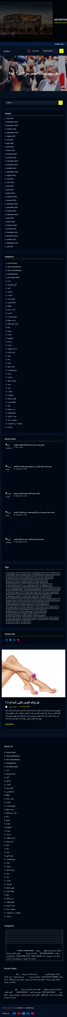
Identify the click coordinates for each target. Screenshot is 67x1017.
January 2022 (11, 229)
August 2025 (11, 136)
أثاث (9, 281)
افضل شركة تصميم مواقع (52, 950)
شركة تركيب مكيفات (24, 599)
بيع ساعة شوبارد (18, 977)
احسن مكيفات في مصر (53, 574)
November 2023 (12, 165)
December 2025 (12, 122)
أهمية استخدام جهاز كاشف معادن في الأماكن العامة (28, 539)
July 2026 (10, 118)
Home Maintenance (14, 267)
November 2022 (12, 207)
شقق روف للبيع (36, 992)
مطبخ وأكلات (12, 413)
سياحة (10, 374)
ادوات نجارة (11, 309)
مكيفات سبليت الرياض (13, 622)
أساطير (10, 292)
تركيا (9, 327)
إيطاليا (9, 306)
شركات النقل (12, 381)
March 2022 (11, 222)
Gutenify (19, 1008)
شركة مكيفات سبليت (41, 603)
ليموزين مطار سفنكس (29, 618)
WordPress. (30, 1008)
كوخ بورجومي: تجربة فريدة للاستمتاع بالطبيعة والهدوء (29, 445)
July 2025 (10, 140)
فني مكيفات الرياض (41, 611)
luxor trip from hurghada (50, 977)
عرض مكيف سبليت (41, 607)
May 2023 (10, 186)
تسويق (10, 331)
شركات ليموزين (11, 599)
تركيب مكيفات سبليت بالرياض (33, 592)
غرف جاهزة (8, 977)
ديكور (9, 356)
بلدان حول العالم (13, 324)
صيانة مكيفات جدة (11, 607)
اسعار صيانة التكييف (27, 581)
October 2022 (11, 211)
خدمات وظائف (12, 349)
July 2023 (10, 179)
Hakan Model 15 (22, 992)
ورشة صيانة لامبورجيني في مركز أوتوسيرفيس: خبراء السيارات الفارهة (34, 512)
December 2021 (12, 232)
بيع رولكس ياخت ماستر (14, 959)
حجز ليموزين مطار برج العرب (30, 596)
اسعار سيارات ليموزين (13, 581)
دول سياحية (11, 352)
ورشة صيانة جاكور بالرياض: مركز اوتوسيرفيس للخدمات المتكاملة (33, 466)
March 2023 (11, 193)
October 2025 (11, 129)
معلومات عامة (12, 420)
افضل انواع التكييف (46, 585)
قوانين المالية (12, 398)
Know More (9, 724)
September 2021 (12, 243)
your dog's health (13, 277)
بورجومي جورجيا (14, 995)
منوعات (10, 427)
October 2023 (11, 168)
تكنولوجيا (10, 338)
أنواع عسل (11, 299)
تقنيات (10, 334)
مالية (9, 406)
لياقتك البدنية (12, 402)
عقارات (10, 391)
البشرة (10, 313)
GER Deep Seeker (48, 992)
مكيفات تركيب (53, 618)
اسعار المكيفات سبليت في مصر (43, 577)
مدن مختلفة (11, 409)
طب (9, 388)
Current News (12, 263)
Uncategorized (13, 274)
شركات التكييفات (45, 596)
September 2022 (12, 214)
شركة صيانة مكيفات (38, 599)
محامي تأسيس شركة (14, 953)
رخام (9, 359)
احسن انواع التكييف (38, 574)
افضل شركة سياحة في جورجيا (35, 979)
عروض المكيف (53, 607)
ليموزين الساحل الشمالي (13, 614)
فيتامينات (10, 395)
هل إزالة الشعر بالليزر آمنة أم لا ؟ (22, 702)
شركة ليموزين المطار (12, 603)
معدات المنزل (12, 416)
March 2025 (11, 150)
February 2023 (12, 197)
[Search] (61, 51)
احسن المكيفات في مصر (23, 574)
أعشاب (10, 295)
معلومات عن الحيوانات (15, 423)
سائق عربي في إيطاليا (16, 979)
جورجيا (10, 341)
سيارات (10, 377)
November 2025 (12, 125)
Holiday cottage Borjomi (25, 950)
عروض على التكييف (12, 611)
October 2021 (11, 239)
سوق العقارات (12, 370)
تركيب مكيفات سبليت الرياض (14, 592)
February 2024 (12, 154)
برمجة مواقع (12, 320)
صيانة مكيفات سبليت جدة (26, 607)
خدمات (10, 345)
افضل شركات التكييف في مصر (51, 588)
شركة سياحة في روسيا (29, 974)
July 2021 (10, 246)
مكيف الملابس (25, 622)
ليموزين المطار (27, 614)
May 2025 (10, 143)
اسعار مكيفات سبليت (41, 581)
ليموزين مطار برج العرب (13, 618)
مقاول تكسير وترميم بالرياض (30, 995)
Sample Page (59, 44)
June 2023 (10, 182)
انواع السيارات (12, 317)
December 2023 (12, 161)
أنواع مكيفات (10, 574)
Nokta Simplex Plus (23, 956)
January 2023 (11, 200)
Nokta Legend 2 (36, 956)
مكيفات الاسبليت (42, 618)
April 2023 (10, 189)
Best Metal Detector (47, 953)
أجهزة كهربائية (12, 285)
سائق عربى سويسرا (53, 956)
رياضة (9, 363)
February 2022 (12, 225)
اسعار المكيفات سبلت (26, 577)
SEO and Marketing (14, 270)
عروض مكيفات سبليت (26, 611)
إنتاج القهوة (44, 995)
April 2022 (10, 218)
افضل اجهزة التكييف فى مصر (30, 585)
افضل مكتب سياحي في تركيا (30, 989)
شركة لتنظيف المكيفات (53, 599)
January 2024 (11, 157)
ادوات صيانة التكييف (12, 577)
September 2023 (12, 172)
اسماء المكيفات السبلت (13, 585)
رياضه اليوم (11, 366)
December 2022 (12, 204)
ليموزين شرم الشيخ (39, 614)
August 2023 (11, 175)
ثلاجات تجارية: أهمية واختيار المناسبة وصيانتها (27, 493)
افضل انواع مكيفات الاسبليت (32, 588)
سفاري (6, 51)
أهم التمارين (11, 302)
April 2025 (10, 147)
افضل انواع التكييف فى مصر (14, 588)
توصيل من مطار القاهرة (13, 596)
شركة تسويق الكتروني (52, 974)
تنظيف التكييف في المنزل (51, 592)
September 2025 (12, 132)
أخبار (9, 288)
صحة (9, 384)
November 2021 (12, 236)
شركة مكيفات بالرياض (27, 603)
